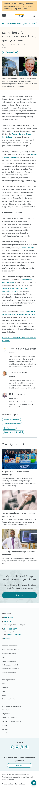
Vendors (5, 729)
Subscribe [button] (19, 765)
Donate (5, 687)
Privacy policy (7, 784)
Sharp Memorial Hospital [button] (13, 432)
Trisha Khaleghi (27, 248)
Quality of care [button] (9, 428)
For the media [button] (29, 23)
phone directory (14, 634)
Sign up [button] (19, 595)
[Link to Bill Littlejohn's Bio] (4, 400)
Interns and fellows (9, 717)
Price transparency (9, 661)
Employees (6, 710)
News (4, 691)
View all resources (9, 673)
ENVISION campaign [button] (11, 420)
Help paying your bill (10, 665)
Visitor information (9, 653)
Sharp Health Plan (9, 699)
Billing (4, 657)
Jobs (4, 695)
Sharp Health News (13, 23)
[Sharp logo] (19, 16)
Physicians (6, 714)
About (4, 683)
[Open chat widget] (33, 782)
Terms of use (20, 784)
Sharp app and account (11, 650)
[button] (4, 16)
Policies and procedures (11, 669)
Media (4, 725)
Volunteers (6, 733)
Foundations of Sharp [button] (12, 424)
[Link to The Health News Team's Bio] (4, 357)
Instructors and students (11, 721)
